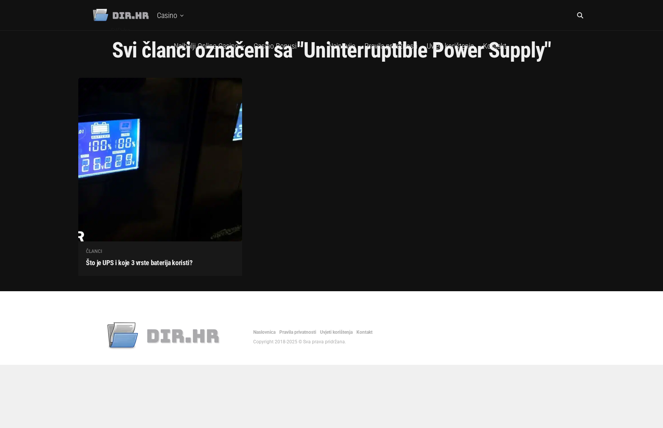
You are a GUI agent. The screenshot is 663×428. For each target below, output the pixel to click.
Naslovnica (264, 332)
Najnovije (341, 46)
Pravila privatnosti (390, 46)
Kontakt (494, 46)
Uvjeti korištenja (450, 46)
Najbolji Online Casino (206, 46)
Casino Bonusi (275, 46)
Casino (167, 15)
